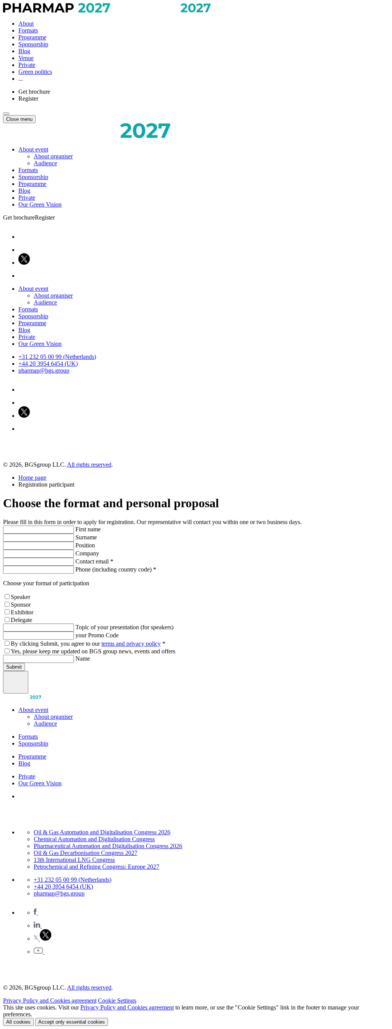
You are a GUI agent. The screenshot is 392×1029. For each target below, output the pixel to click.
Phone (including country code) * (115, 569)
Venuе (26, 58)
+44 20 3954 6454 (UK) (48, 363)
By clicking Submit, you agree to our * (88, 643)
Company (87, 553)
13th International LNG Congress (74, 859)
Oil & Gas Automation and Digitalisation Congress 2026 (102, 832)
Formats (28, 30)
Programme (32, 37)
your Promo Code (97, 635)
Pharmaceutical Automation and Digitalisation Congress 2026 (108, 846)
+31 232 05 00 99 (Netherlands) (57, 356)
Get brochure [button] (34, 91)
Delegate (21, 620)
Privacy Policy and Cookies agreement (49, 1000)
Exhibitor (22, 612)
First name (88, 529)
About (26, 23)
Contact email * (94, 561)
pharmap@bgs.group (43, 370)
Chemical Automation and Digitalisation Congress (94, 839)
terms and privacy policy (131, 643)
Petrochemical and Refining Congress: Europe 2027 (96, 866)
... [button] (20, 78)
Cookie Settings (117, 1000)
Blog (24, 51)
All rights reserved (89, 464)
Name (82, 658)
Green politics (35, 71)
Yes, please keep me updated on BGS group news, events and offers (93, 651)
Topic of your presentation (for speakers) (124, 627)
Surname (86, 537)
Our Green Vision (40, 204)
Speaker (20, 597)
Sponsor (21, 604)
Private (26, 65)
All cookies (18, 1022)
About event (33, 149)
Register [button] (28, 98)
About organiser (53, 156)
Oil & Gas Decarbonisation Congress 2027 (85, 853)
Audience (45, 163)
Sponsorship (33, 44)
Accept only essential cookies (71, 1022)
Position (85, 545)
